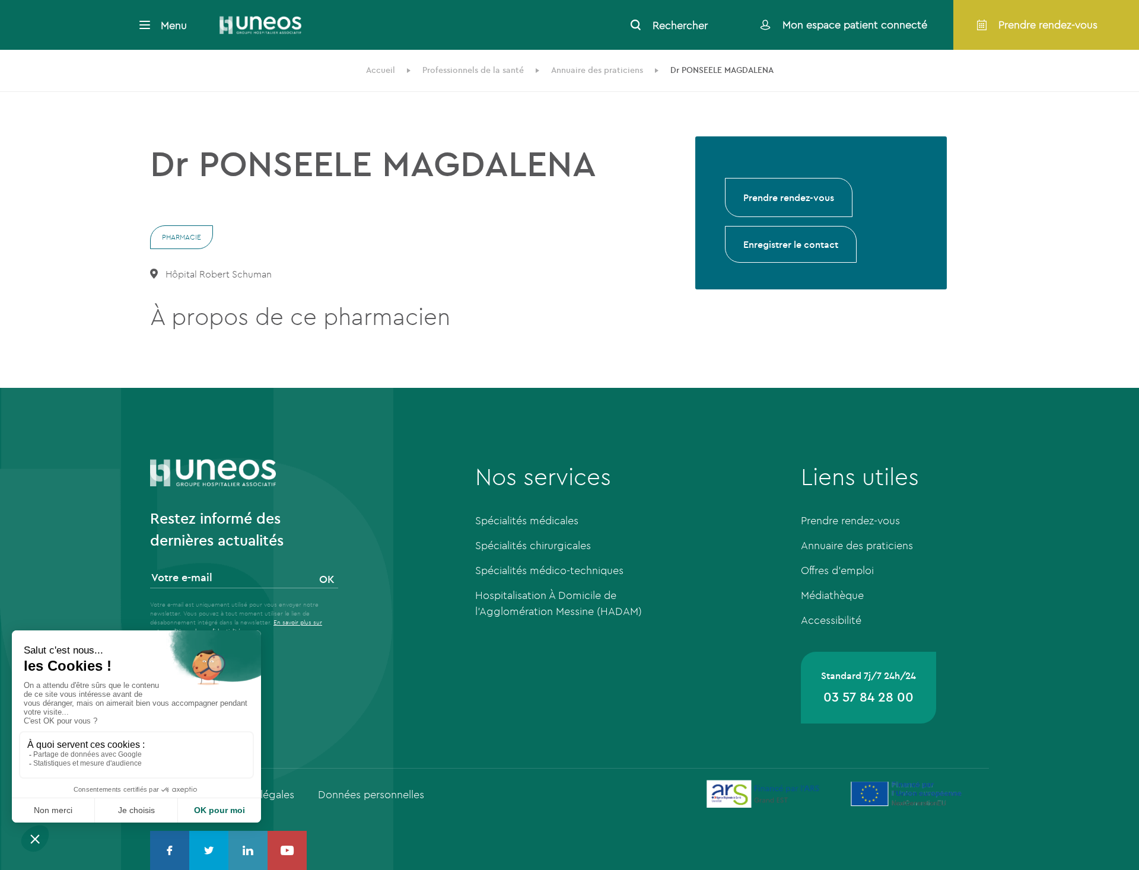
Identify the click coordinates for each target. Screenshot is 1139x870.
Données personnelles (371, 794)
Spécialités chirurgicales (533, 545)
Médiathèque (832, 595)
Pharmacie (181, 236)
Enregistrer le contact (790, 244)
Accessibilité (831, 620)
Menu (174, 25)
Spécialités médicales (526, 520)
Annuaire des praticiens (857, 545)
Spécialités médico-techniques (549, 570)
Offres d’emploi (837, 570)
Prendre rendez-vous (788, 197)
